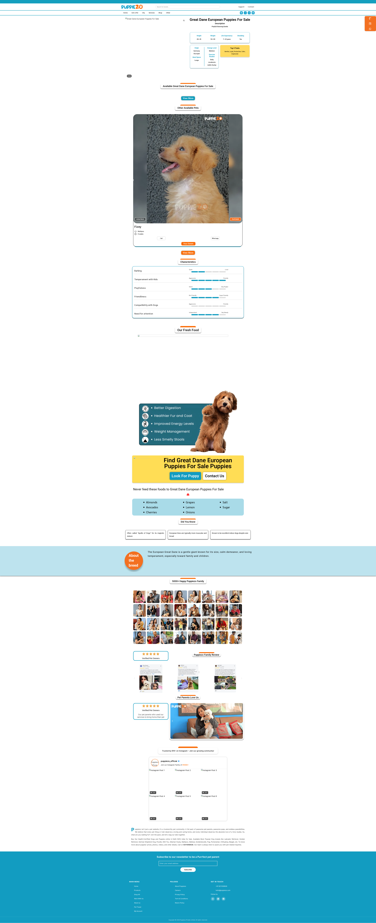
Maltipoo (141, 231)
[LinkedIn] (218, 899)
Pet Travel (137, 907)
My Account (138, 911)
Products (137, 890)
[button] (215, 238)
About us (137, 903)
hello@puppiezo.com (223, 890)
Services (152, 13)
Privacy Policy (180, 894)
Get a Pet (135, 13)
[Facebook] (241, 12)
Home (125, 13)
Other (168, 13)
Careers (178, 890)
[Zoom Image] (184, 20)
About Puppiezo (180, 886)
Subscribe (188, 870)
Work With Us (138, 899)
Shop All (137, 894)
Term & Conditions (181, 899)
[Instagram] (249, 12)
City (143, 13)
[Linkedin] (253, 12)
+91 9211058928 (221, 886)
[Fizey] (188, 168)
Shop (160, 13)
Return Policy (179, 903)
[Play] (206, 721)
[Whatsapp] (245, 12)
